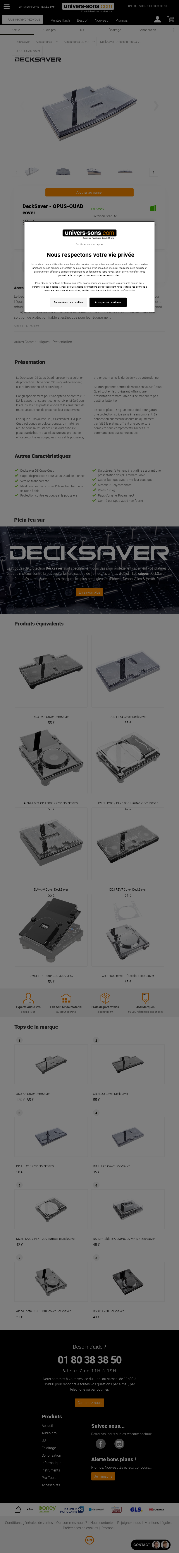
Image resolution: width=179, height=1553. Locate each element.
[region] (89, 266)
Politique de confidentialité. (121, 290)
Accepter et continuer (108, 302)
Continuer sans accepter (89, 244)
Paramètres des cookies (68, 302)
